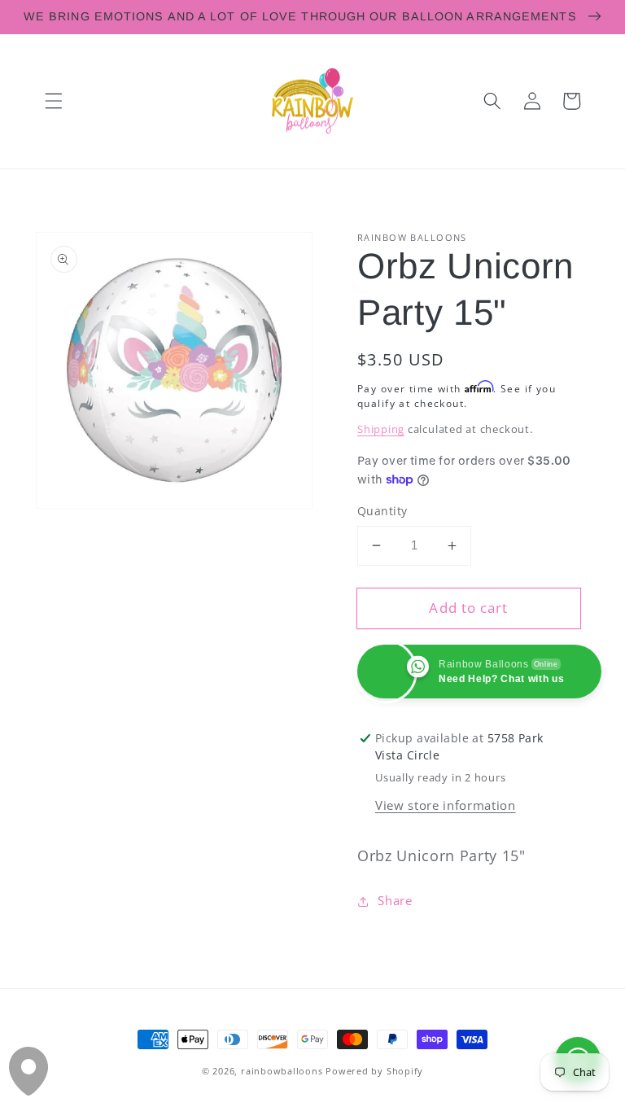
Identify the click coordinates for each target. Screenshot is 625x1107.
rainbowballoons (282, 1071)
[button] (53, 100)
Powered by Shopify (374, 1071)
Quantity (382, 510)
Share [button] (395, 900)
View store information (445, 805)
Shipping (380, 429)
